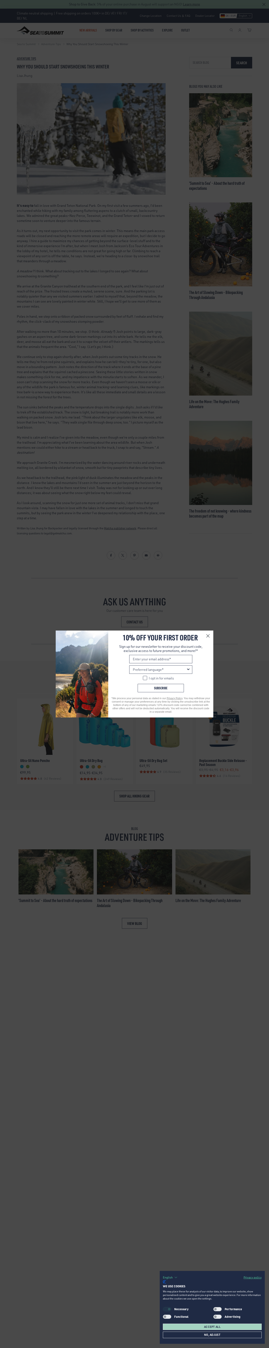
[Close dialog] (208, 636)
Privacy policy (253, 1277)
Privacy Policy (174, 698)
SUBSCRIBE (160, 688)
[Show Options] (188, 670)
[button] (170, 1277)
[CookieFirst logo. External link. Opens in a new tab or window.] (164, 1282)
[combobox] (159, 670)
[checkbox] (217, 1309)
